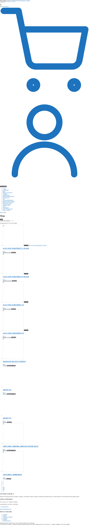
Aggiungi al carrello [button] (11, 365)
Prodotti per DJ (6, 197)
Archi (4, 206)
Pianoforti (5, 193)
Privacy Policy (3, 0)
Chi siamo (5, 514)
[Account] (44, 185)
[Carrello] (44, 95)
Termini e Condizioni (11, 0)
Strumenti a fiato (6, 205)
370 (3, 490)
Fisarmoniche (6, 207)
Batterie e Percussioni (7, 192)
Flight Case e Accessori (8, 202)
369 (3, 488)
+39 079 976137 (4, 506)
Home (1, 212)
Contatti (4, 515)
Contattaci (28, 0)
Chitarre (4, 188)
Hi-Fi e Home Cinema (8, 208)
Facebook (5, 518)
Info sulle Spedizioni (20, 0)
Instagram (5, 519)
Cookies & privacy (7, 520)
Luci (4, 198)
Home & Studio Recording (9, 201)
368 (3, 487)
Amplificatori (6, 190)
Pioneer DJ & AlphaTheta (8, 196)
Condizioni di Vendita (7, 517)
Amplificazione (6, 195)
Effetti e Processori (7, 203)
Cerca (1, 2)
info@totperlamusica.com (5, 509)
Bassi (4, 191)
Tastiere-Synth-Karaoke (8, 200)
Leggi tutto (13, 252)
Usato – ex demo (6, 210)
